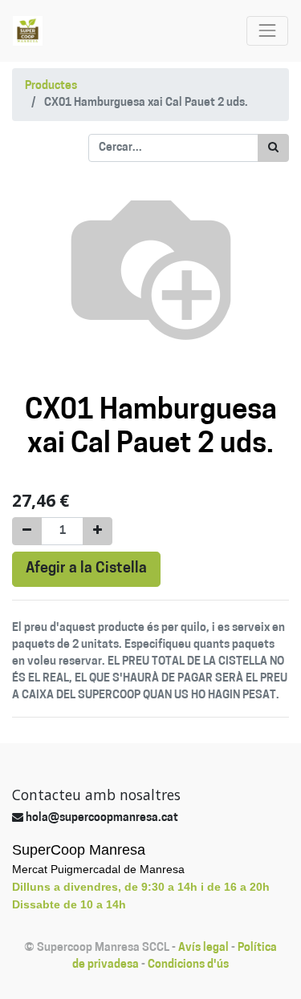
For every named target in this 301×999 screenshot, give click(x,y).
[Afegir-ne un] (97, 531)
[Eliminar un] (27, 531)
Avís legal (203, 948)
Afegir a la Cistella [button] (86, 569)
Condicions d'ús (188, 965)
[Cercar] (273, 148)
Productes (51, 86)
